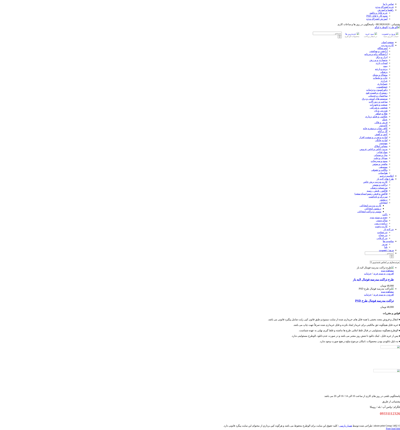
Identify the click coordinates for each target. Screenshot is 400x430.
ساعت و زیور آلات (378, 101)
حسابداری (382, 83)
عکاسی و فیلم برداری (376, 116)
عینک (385, 119)
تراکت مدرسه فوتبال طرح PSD (374, 300)
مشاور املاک (381, 146)
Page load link (393, 428)
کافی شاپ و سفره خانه (375, 128)
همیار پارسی (345, 425)
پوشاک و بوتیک (380, 75)
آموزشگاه (383, 48)
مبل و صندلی (381, 155)
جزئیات (368, 273)
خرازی (384, 81)
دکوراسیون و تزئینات (377, 89)
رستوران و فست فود (377, 92)
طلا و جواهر (381, 113)
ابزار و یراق (382, 57)
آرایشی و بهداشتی (378, 51)
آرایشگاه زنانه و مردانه (376, 54)
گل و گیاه (383, 131)
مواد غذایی (382, 152)
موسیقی (383, 167)
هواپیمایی (383, 173)
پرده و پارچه (381, 69)
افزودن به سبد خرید (383, 273)
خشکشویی (382, 86)
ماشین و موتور (380, 164)
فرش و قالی (381, 122)
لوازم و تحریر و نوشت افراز (373, 137)
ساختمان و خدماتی (378, 95)
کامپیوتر (383, 125)
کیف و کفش (381, 134)
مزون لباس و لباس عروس (374, 149)
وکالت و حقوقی (379, 170)
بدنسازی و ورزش (378, 60)
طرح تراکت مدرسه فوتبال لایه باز (373, 279)
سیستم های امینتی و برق (375, 98)
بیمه (385, 66)
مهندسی (383, 143)
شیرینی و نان (381, 110)
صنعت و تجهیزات (379, 104)
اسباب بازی (382, 63)
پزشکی (384, 72)
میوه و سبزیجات (379, 161)
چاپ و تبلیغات (380, 78)
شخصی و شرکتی (379, 107)
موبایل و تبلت (381, 158)
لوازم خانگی (381, 140)
